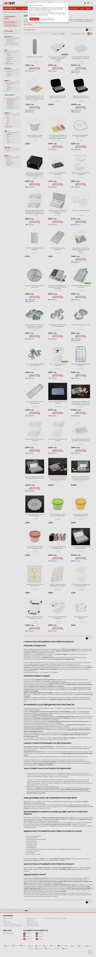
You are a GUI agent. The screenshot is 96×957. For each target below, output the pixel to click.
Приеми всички (34, 19)
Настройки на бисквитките (47, 19)
